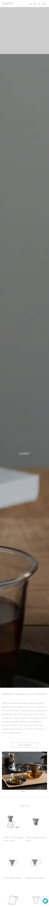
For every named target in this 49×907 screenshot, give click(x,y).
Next (44, 771)
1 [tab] (22, 791)
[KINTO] (7, 3)
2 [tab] (24, 791)
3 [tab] (26, 791)
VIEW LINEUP (24, 745)
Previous (5, 771)
